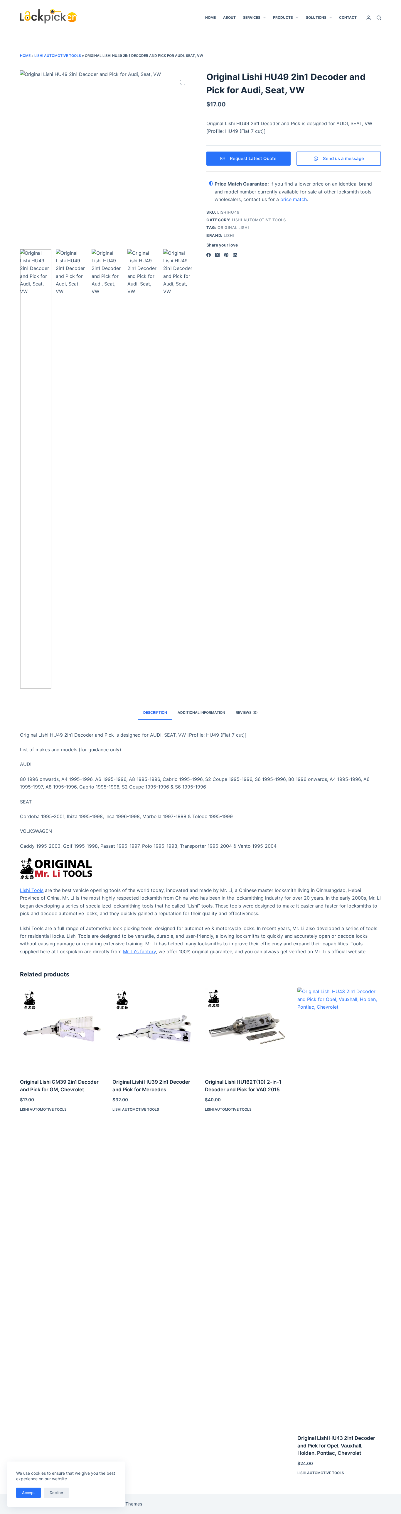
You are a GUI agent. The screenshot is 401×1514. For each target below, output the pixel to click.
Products (283, 17)
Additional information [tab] (201, 712)
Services (251, 17)
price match (293, 199)
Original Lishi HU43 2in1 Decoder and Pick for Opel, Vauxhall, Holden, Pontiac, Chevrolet (336, 1445)
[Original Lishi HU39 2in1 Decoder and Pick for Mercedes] (154, 1029)
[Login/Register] (368, 18)
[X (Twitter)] (217, 255)
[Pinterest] (226, 255)
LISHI (229, 235)
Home (210, 17)
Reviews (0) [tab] (247, 712)
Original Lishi (233, 227)
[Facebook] (208, 255)
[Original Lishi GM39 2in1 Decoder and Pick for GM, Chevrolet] (62, 1029)
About (229, 17)
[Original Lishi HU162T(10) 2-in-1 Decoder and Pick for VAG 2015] (247, 1029)
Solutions (316, 17)
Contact (348, 17)
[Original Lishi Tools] (200, 868)
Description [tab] (155, 712)
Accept (28, 1492)
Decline (56, 1492)
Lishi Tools (31, 890)
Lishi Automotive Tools (57, 55)
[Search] (379, 18)
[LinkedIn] (235, 255)
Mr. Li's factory (139, 951)
